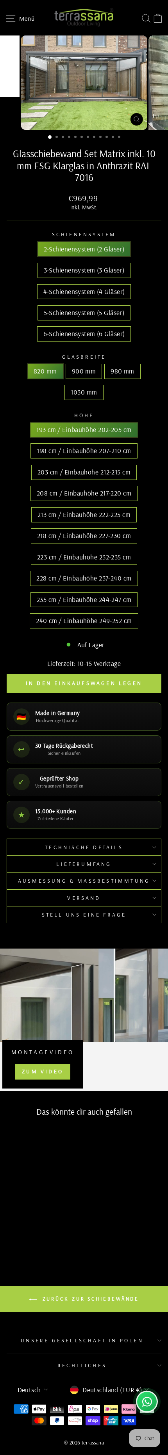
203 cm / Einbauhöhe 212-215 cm (84, 472)
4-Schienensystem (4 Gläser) (84, 291)
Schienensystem (84, 234)
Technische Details (84, 847)
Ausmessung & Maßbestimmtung (84, 880)
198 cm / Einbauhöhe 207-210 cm (84, 450)
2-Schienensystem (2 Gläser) (84, 249)
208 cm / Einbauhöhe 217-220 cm (84, 493)
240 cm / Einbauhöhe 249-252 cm (84, 620)
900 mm (84, 371)
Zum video (42, 1071)
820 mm (45, 371)
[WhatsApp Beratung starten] (146, 1401)
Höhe (84, 415)
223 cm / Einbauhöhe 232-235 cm (84, 557)
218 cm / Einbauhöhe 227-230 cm (84, 535)
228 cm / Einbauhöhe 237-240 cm (83, 578)
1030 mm (84, 392)
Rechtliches (82, 1365)
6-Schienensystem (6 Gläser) (84, 333)
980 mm (122, 371)
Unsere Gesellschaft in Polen (82, 1340)
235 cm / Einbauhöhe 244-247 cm (84, 599)
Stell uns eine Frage (84, 914)
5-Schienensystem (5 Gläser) (84, 312)
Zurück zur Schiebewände (89, 1299)
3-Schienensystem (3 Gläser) (84, 270)
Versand (83, 897)
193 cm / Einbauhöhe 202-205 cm (83, 429)
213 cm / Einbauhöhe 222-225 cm (84, 514)
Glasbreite (84, 356)
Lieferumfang (83, 863)
